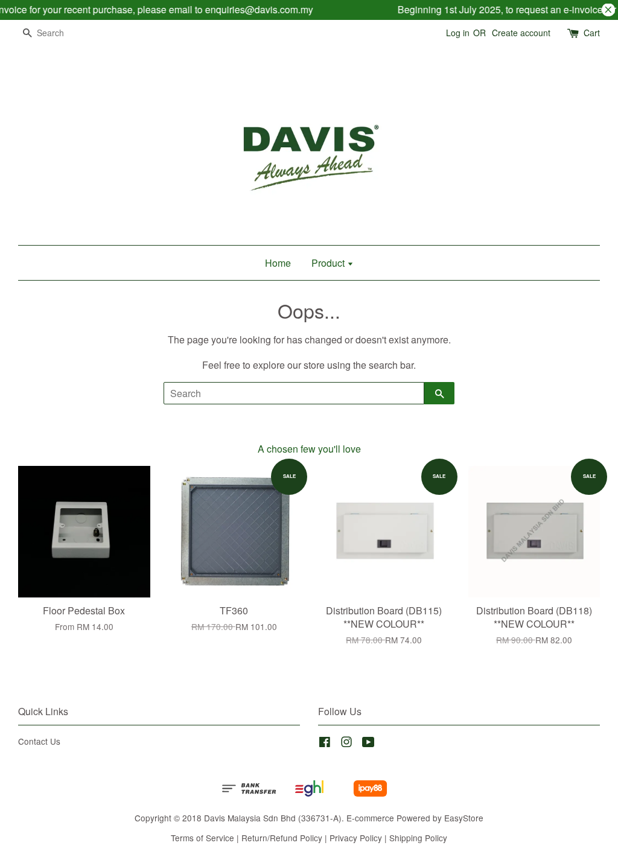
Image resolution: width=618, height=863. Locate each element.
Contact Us (39, 741)
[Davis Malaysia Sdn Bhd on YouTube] (368, 743)
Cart (592, 33)
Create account (521, 33)
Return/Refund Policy (281, 838)
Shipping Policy (418, 838)
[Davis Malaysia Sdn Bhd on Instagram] (346, 743)
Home (278, 263)
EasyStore (463, 818)
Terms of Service (202, 838)
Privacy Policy (356, 838)
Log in (458, 33)
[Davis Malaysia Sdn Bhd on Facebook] (324, 743)
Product (329, 263)
